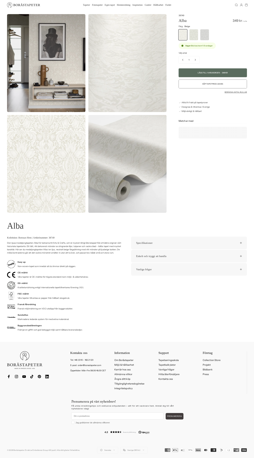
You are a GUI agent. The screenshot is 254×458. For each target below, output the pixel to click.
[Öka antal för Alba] (196, 60)
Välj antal (183, 53)
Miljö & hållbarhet (124, 364)
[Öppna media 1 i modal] (46, 63)
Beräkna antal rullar (236, 92)
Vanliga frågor (166, 369)
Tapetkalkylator (167, 364)
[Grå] (204, 34)
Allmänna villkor (123, 374)
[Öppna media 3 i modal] (46, 164)
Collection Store (211, 360)
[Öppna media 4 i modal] (127, 164)
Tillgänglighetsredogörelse (129, 383)
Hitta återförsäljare (168, 374)
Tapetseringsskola (168, 360)
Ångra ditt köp (122, 378)
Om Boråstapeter (123, 360)
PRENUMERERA (174, 416)
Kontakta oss (165, 378)
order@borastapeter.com (89, 365)
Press (206, 374)
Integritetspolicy (123, 388)
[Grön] (193, 34)
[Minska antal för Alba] (182, 60)
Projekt (207, 364)
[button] (127, 432)
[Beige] (183, 34)
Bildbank (208, 369)
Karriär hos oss (122, 369)
